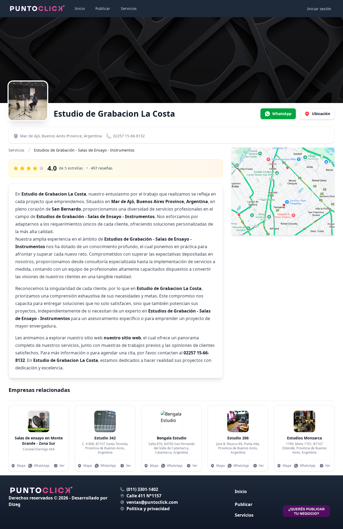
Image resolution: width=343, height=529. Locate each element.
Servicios (129, 8)
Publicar (102, 8)
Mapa (21, 465)
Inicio (80, 8)
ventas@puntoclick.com (152, 502)
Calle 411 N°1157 (143, 496)
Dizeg (14, 504)
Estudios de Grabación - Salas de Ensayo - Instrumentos (84, 150)
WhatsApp (41, 465)
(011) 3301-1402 (142, 489)
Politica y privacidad (148, 509)
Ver (62, 465)
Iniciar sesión (319, 8)
